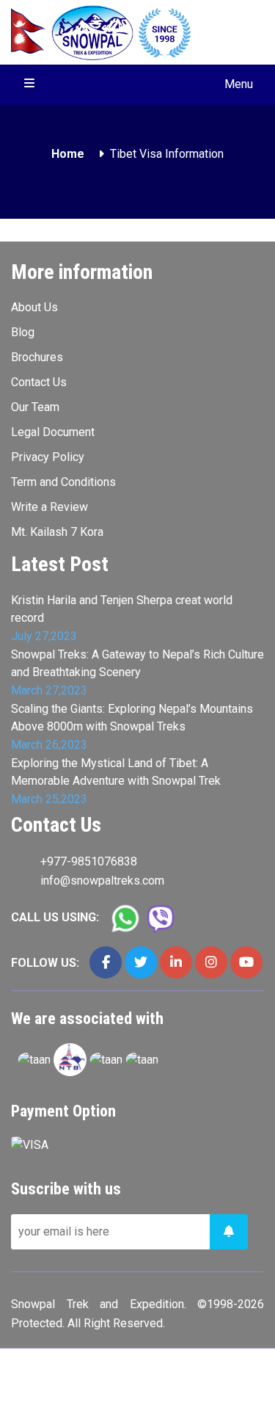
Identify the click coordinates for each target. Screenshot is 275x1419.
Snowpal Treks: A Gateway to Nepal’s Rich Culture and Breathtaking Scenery (137, 663)
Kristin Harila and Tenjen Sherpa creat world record (121, 609)
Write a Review (49, 507)
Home (67, 154)
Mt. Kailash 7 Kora (57, 532)
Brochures (37, 357)
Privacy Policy (47, 457)
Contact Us (39, 382)
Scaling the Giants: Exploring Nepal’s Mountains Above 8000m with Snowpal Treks (132, 717)
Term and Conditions (63, 482)
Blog (22, 332)
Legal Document (53, 432)
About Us (34, 307)
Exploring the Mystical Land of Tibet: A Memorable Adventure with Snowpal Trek (116, 772)
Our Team (35, 407)
